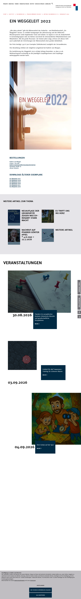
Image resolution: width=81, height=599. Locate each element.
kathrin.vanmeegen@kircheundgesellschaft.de (22, 165)
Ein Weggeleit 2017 (15, 185)
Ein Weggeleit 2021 (15, 178)
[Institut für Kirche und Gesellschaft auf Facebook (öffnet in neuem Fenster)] (79, 312)
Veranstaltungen (24, 3)
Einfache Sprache (39, 3)
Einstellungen (40, 585)
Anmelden (48, 3)
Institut (32, 3)
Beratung (11, 3)
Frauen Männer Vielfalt (34, 14)
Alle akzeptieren (40, 595)
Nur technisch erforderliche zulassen (40, 590)
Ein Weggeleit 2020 (15, 180)
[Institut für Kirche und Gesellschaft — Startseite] (67, 7)
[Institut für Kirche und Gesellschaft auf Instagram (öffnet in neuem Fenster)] (79, 316)
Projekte (5, 3)
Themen (17, 3)
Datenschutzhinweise (19, 580)
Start (5, 14)
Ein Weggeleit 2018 (15, 183)
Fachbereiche (21, 14)
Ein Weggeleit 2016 (15, 186)
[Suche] (52, 3)
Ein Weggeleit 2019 (15, 182)
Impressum (33, 580)
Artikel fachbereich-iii (51, 14)
